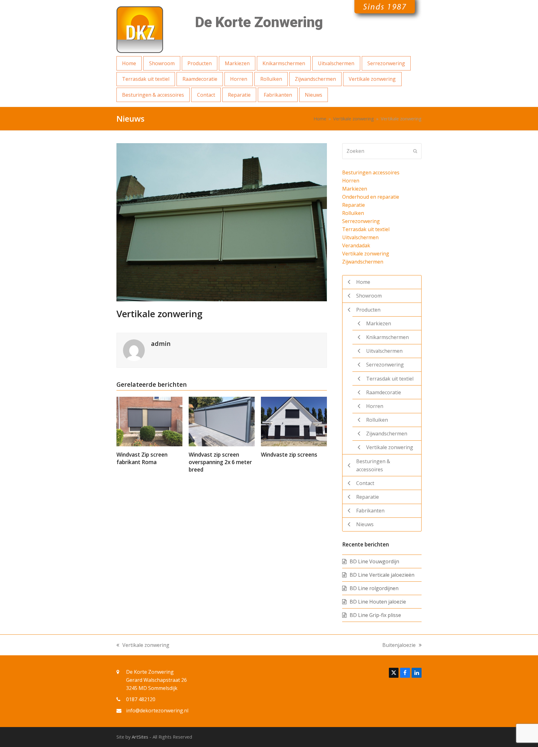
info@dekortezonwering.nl (157, 710)
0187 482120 (140, 699)
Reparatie (353, 204)
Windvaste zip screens (289, 454)
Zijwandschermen (362, 261)
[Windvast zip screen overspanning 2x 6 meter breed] (222, 421)
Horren (350, 180)
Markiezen (354, 188)
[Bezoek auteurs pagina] (134, 349)
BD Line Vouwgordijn (374, 561)
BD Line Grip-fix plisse (375, 615)
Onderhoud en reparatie (370, 196)
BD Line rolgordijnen (374, 588)
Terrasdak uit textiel (365, 229)
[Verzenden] (415, 151)
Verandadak (356, 245)
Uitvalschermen (360, 237)
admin (161, 343)
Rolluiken (353, 213)
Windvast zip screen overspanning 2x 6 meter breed (220, 462)
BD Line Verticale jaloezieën (382, 574)
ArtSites (140, 737)
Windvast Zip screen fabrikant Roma (142, 458)
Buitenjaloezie (399, 645)
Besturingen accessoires (370, 172)
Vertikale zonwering (365, 253)
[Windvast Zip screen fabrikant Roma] (149, 421)
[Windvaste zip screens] (294, 421)
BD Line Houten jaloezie (378, 601)
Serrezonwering (361, 221)
